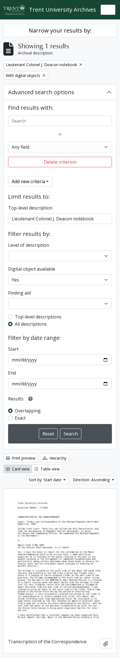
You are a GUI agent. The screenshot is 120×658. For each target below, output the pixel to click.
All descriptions (31, 324)
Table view (49, 469)
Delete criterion (60, 162)
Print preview (23, 458)
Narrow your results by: (60, 30)
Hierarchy (57, 458)
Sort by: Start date (46, 479)
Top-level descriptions (38, 317)
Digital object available (31, 269)
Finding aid (19, 293)
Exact (20, 418)
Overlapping (28, 411)
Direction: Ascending (92, 479)
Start (13, 349)
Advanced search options (41, 92)
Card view (20, 469)
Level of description (28, 245)
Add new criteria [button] (28, 181)
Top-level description (30, 208)
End (12, 373)
